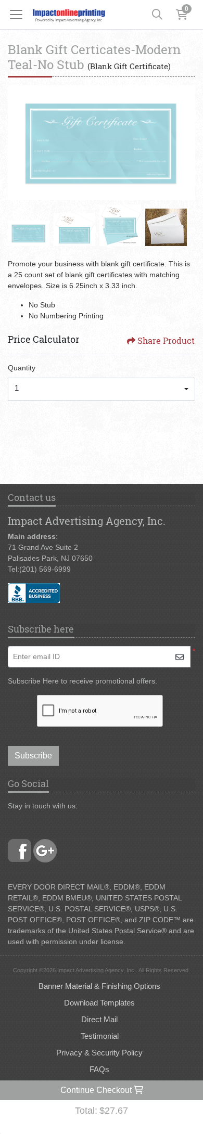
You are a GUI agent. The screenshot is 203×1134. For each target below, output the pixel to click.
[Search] (157, 14)
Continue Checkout (97, 1090)
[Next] (184, 143)
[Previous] (18, 143)
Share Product (166, 340)
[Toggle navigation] (19, 14)
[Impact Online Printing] (68, 14)
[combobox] (101, 389)
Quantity (21, 368)
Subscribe (33, 755)
